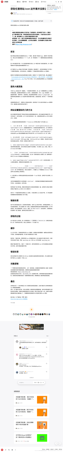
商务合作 (52, 449)
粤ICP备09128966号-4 (53, 450)
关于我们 (56, 449)
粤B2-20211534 (59, 450)
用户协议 (60, 449)
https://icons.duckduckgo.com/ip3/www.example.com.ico (31, 356)
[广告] (31, 326)
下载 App (43, 449)
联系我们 (47, 449)
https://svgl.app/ (22, 364)
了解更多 (55, 9)
